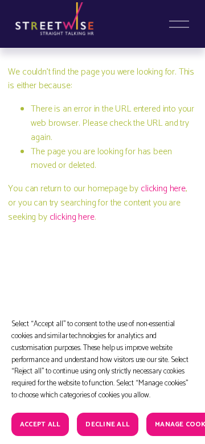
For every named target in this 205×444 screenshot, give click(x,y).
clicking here (163, 189)
